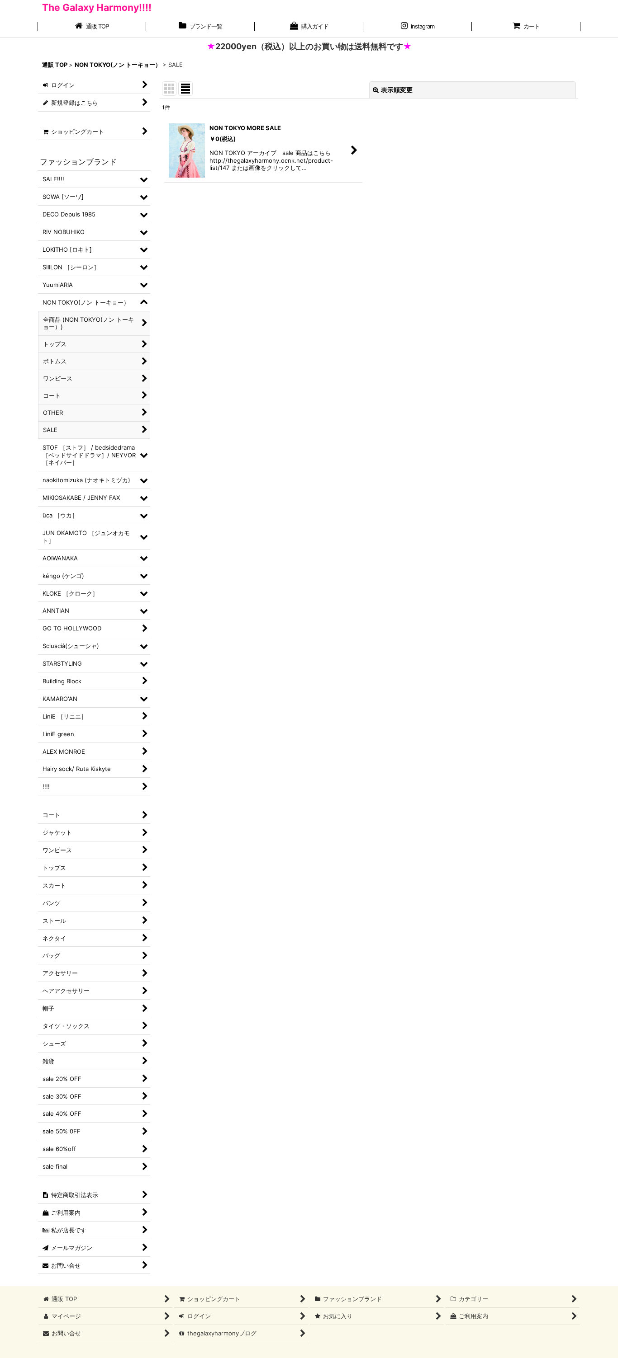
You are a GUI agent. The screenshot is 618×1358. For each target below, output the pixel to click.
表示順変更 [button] (397, 90)
